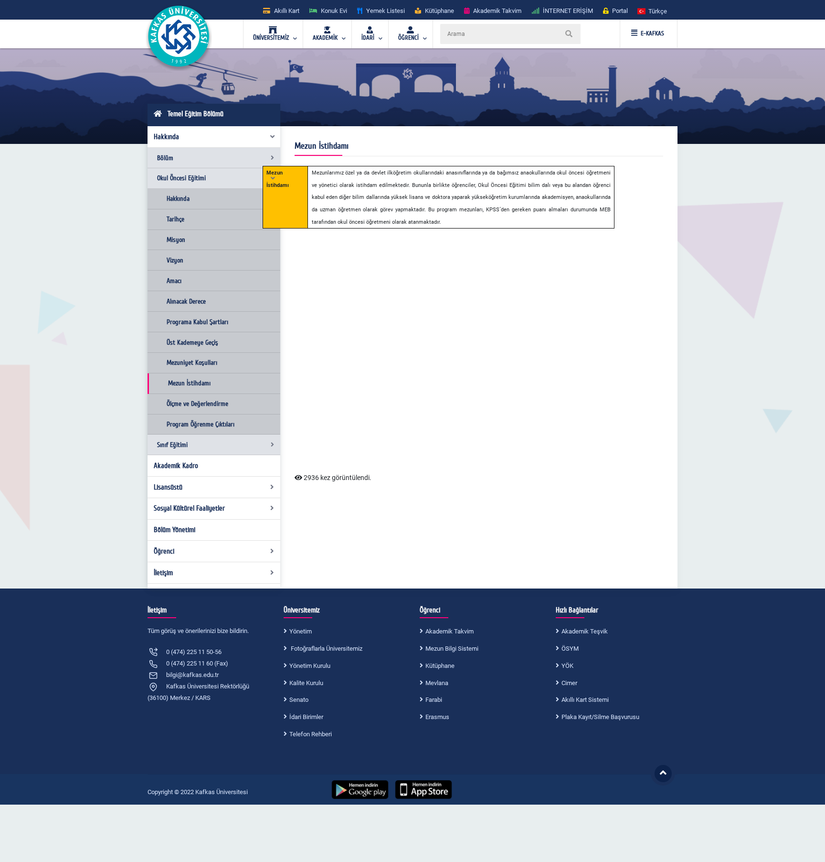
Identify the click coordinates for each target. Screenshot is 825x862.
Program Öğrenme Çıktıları (200, 424)
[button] (652, 10)
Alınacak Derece (186, 301)
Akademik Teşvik (584, 631)
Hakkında (166, 136)
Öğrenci (164, 551)
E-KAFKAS (652, 33)
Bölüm (165, 158)
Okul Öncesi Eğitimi (181, 178)
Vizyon (175, 260)
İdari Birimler (306, 716)
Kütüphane (440, 665)
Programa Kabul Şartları (197, 322)
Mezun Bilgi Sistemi (451, 648)
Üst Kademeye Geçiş (192, 342)
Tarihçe (175, 219)
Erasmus (437, 716)
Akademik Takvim (449, 631)
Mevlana (436, 683)
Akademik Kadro (176, 465)
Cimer (569, 683)
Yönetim (300, 631)
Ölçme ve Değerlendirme (197, 404)
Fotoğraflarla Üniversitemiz (325, 648)
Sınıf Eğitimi (172, 445)
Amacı (174, 281)
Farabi (433, 699)
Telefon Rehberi (310, 734)
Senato (298, 699)
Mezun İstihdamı (189, 383)
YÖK (567, 665)
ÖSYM (570, 648)
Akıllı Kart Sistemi (585, 699)
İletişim (163, 572)
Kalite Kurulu (306, 683)
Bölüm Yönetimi (174, 529)
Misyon (176, 240)
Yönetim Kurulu (309, 665)
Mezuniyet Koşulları (192, 363)
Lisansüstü (168, 487)
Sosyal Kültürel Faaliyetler (189, 508)
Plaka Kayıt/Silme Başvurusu (600, 716)
